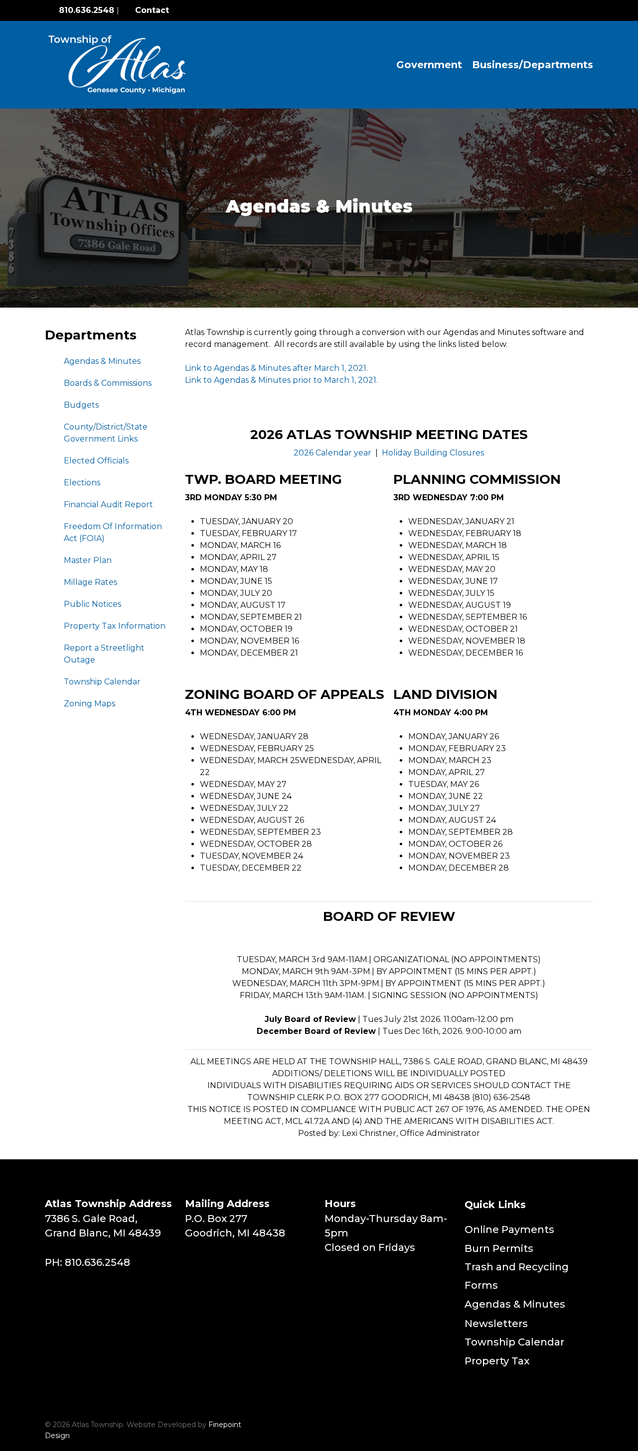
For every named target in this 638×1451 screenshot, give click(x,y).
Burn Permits (499, 1248)
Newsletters (496, 1324)
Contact (151, 10)
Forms (481, 1285)
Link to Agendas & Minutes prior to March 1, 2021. (281, 380)
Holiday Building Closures (433, 452)
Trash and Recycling (517, 1267)
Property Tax (497, 1361)
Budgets (81, 405)
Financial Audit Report (108, 504)
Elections (82, 482)
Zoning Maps (89, 703)
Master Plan (88, 560)
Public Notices (92, 604)
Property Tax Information (114, 626)
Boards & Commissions (108, 383)
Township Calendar (102, 681)
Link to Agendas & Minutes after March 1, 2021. (276, 368)
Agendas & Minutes (102, 361)
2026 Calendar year (332, 452)
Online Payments (509, 1229)
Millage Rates (90, 582)
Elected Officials (96, 460)
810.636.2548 (86, 10)
